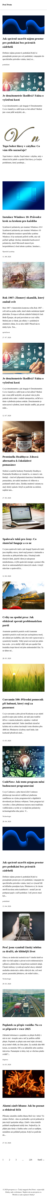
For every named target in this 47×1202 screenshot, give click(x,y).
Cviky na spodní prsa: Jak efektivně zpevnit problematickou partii (22, 621)
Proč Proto (7, 5)
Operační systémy (9, 251)
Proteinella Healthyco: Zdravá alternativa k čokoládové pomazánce (20, 460)
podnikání (6, 65)
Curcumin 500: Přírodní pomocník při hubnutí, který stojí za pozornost (23, 703)
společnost (6, 332)
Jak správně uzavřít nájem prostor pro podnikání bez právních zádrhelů (23, 42)
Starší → (41, 1160)
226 (30, 1160)
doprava (5, 1060)
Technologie (7, 816)
